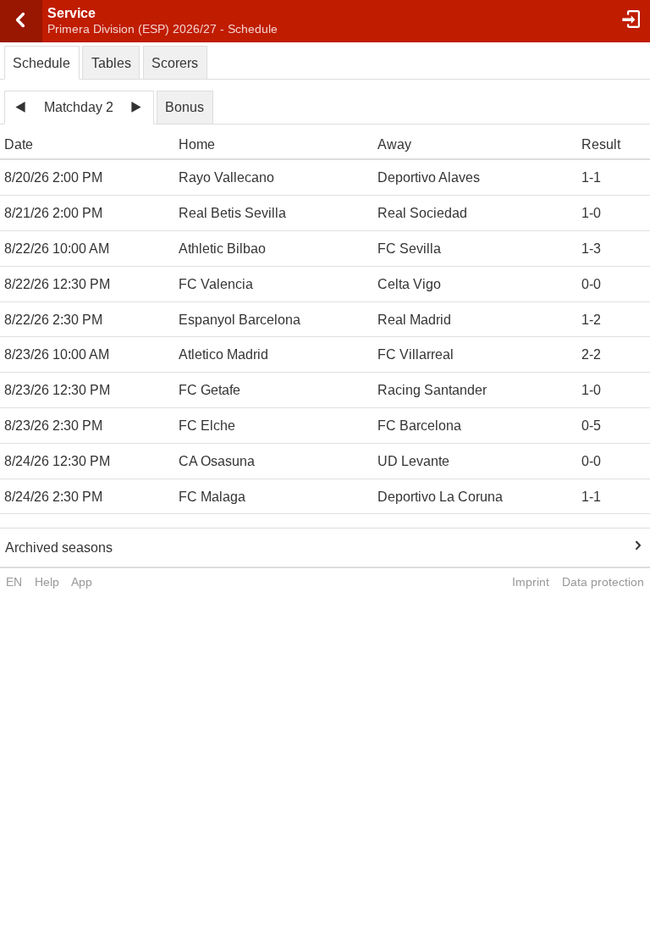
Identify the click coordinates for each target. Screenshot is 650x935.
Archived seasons (59, 547)
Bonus (184, 107)
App (81, 582)
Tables (111, 63)
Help (47, 582)
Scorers (174, 63)
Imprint (530, 582)
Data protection (603, 582)
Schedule (41, 63)
